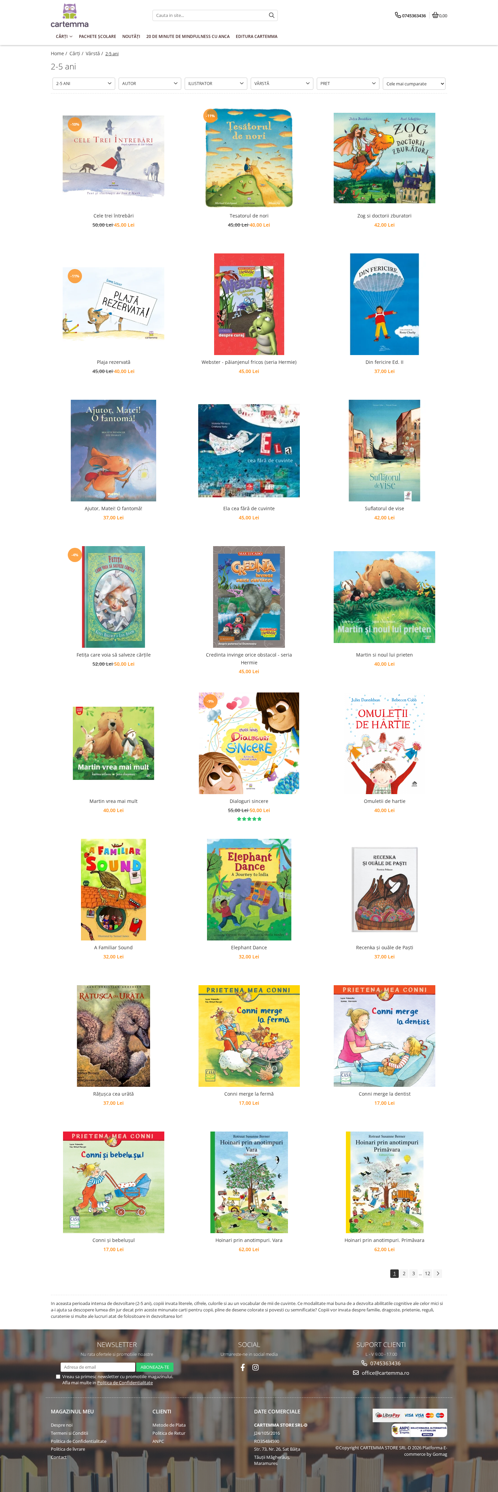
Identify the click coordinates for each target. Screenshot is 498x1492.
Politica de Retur (168, 1433)
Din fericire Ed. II (384, 362)
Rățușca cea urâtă (113, 1094)
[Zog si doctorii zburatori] (384, 158)
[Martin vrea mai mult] (113, 743)
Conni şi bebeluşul (113, 1240)
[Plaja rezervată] (113, 304)
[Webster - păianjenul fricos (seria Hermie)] (249, 304)
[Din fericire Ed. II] (384, 304)
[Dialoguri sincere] (249, 743)
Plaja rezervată (113, 362)
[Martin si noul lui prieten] (384, 597)
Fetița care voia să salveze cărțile (114, 654)
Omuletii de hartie (385, 801)
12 (427, 1273)
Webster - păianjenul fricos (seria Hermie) (249, 362)
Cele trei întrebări (114, 215)
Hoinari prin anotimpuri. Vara (249, 1240)
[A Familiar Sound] (113, 889)
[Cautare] (272, 15)
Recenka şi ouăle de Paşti (384, 947)
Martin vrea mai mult (113, 801)
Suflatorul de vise (384, 508)
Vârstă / (95, 53)
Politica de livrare (68, 1449)
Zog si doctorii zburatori (384, 215)
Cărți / (77, 53)
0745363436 (385, 1363)
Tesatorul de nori (249, 215)
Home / (59, 53)
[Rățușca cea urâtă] (113, 1036)
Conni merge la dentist (385, 1094)
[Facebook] (243, 1367)
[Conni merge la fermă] (249, 1036)
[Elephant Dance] (249, 889)
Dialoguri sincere (249, 801)
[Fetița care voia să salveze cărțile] (113, 597)
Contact (59, 1457)
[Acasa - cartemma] (93, 15)
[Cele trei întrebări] (113, 158)
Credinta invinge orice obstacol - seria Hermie (249, 658)
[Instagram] (256, 1367)
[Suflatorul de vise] (384, 450)
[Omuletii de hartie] (384, 743)
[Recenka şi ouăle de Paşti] (384, 889)
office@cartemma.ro (384, 1372)
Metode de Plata (169, 1425)
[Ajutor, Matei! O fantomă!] (113, 450)
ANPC (158, 1441)
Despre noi (61, 1425)
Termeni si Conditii (69, 1433)
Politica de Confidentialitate (125, 1383)
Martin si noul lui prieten (384, 654)
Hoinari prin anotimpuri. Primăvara (384, 1240)
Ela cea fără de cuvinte (249, 508)
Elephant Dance (249, 947)
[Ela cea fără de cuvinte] (249, 451)
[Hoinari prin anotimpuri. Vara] (249, 1182)
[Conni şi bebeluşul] (113, 1182)
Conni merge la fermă (249, 1094)
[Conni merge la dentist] (384, 1036)
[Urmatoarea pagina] (437, 1273)
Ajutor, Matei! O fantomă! (113, 508)
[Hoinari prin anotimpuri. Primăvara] (384, 1182)
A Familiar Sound (113, 947)
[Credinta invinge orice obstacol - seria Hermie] (249, 597)
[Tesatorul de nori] (249, 158)
